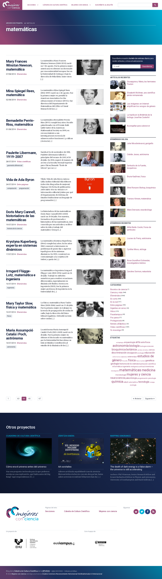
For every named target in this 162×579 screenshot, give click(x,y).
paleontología (131, 378)
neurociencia (117, 377)
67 (40, 399)
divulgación (132, 353)
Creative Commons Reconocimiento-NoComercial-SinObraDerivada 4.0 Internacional (72, 574)
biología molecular (147, 346)
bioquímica (119, 349)
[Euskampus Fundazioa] (64, 544)
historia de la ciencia (129, 363)
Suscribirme (147, 66)
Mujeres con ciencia (108, 511)
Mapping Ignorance (120, 436)
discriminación (119, 352)
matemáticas (130, 370)
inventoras (149, 366)
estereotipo (132, 357)
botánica (131, 349)
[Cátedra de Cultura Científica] (27, 544)
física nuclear (140, 361)
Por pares (114, 317)
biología (134, 346)
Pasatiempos (116, 314)
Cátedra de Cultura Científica (76, 511)
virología (152, 382)
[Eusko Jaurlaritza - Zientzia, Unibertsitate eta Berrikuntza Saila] (100, 544)
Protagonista (116, 320)
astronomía (121, 346)
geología (115, 363)
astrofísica (145, 342)
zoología (133, 385)
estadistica (123, 357)
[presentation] (133, 84)
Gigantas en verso (118, 308)
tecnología (143, 381)
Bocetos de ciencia (118, 289)
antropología (120, 342)
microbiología (120, 375)
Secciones (50, 511)
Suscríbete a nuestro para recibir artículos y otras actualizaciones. (133, 59)
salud (126, 382)
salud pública (133, 382)
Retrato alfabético (118, 324)
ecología (140, 353)
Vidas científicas (117, 327)
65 (29, 399)
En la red (114, 302)
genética (149, 360)
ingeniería (126, 366)
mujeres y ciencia (139, 374)
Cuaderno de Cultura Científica (23, 436)
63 (18, 399)
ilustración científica (147, 364)
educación (149, 352)
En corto (113, 299)
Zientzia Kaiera (66, 436)
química (117, 381)
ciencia (152, 350)
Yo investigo (115, 330)
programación (142, 378)
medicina (148, 370)
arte (138, 342)
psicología (152, 378)
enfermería (116, 357)
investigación (115, 371)
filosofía (124, 361)
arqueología (129, 342)
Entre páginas (116, 305)
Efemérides (115, 295)
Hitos (112, 311)
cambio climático (142, 350)
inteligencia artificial (138, 367)
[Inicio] (11, 5)
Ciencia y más (116, 292)
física (132, 360)
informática (117, 366)
